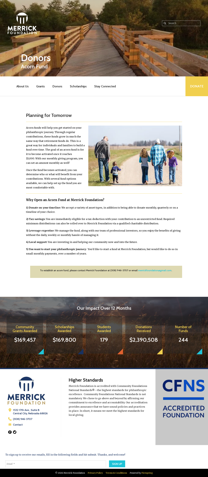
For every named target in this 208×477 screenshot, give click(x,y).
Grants (40, 86)
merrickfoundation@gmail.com (154, 270)
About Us (22, 86)
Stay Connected (105, 86)
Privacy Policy (95, 473)
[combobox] (181, 23)
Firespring (147, 473)
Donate (196, 86)
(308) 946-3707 (22, 419)
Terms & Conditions (116, 473)
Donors (57, 86)
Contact (18, 424)
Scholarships (78, 86)
